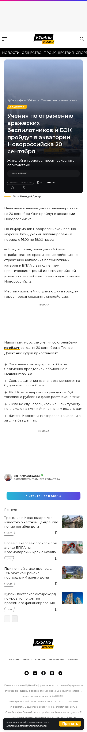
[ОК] (52, 673)
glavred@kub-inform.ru (31, 717)
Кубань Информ (16, 100)
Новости (11, 53)
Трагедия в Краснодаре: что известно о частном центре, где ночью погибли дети (31, 522)
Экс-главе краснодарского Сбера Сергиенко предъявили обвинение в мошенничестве (35, 368)
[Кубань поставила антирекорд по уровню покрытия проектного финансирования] (72, 598)
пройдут (12, 348)
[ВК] (35, 673)
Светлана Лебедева (27, 475)
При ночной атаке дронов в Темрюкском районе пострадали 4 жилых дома (28, 573)
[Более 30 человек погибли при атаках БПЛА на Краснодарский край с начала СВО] (72, 547)
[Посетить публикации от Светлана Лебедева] (8, 477)
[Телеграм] (60, 673)
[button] (70, 724)
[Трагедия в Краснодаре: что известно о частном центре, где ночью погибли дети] (72, 521)
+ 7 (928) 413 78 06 (64, 717)
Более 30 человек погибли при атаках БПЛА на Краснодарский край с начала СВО (30, 547)
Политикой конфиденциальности (26, 725)
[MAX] (27, 673)
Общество (32, 53)
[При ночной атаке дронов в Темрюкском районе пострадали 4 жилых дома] (72, 572)
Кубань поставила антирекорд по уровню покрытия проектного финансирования (30, 598)
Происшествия (59, 53)
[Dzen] (43, 673)
